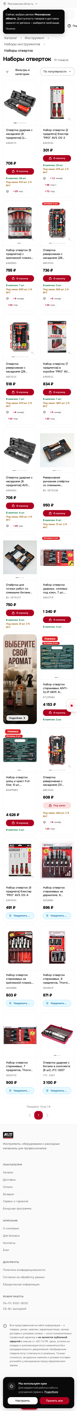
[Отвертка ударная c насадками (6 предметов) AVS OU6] (20, 450)
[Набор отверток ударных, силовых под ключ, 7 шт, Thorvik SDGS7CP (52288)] (57, 557)
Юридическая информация (21, 1284)
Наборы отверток (18, 51)
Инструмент (34, 38)
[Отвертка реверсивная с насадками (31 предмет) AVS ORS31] (57, 749)
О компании (11, 1228)
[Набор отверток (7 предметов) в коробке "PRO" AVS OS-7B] (57, 336)
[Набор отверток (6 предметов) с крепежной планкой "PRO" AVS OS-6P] (20, 222)
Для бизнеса (11, 1235)
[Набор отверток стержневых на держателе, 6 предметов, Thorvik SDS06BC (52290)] (57, 860)
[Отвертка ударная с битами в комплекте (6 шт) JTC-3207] (57, 1035)
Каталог (10, 38)
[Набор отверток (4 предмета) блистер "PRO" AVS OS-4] (20, 860)
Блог (6, 1250)
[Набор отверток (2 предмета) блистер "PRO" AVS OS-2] (57, 102)
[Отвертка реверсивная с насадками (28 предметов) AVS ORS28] (57, 222)
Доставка (9, 1179)
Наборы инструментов (22, 44)
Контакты (9, 1243)
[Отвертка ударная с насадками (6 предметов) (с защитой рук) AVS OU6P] (20, 102)
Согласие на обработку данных (24, 1277)
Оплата (7, 1187)
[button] (11, 143)
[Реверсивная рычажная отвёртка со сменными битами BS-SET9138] (57, 450)
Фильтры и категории (22, 72)
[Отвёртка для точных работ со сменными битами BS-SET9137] (20, 557)
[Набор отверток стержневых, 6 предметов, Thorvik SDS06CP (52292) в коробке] (57, 947)
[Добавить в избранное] (31, 85)
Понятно (10, 28)
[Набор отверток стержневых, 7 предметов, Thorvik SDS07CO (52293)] (20, 1035)
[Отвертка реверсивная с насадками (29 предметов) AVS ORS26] (20, 336)
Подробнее (51, 1392)
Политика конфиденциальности (24, 1270)
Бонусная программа (17, 1208)
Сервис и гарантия (15, 1201)
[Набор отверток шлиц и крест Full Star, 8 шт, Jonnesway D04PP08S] (20, 749)
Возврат (8, 1194)
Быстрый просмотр (21, 117)
